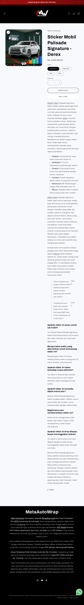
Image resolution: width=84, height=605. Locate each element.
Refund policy (74, 597)
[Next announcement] (80, 2)
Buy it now (63, 96)
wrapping (21, 524)
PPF (16, 521)
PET (51, 73)
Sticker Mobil (52, 103)
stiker (65, 118)
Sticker (56, 254)
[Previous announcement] (4, 2)
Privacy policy (74, 595)
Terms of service (63, 597)
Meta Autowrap (17, 518)
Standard (53, 68)
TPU (59, 73)
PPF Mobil (61, 527)
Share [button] (51, 490)
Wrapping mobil (48, 518)
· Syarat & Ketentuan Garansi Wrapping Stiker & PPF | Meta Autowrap (46, 595)
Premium (65, 68)
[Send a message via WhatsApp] (79, 592)
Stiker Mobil (52, 197)
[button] (4, 13)
